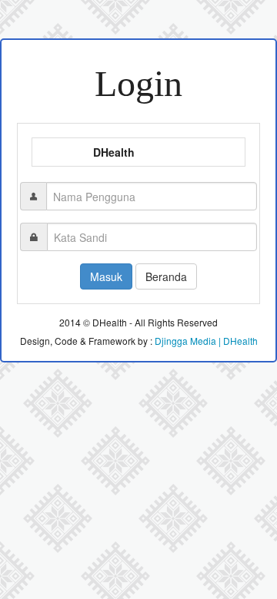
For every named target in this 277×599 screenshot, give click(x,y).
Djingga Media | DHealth (206, 340)
